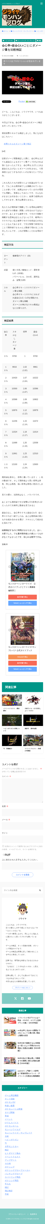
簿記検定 (9, 1191)
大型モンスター (11, 1146)
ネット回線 (10, 1099)
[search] (40, 890)
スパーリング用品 (13, 1177)
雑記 (7, 1187)
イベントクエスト (13, 1157)
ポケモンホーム (11, 1126)
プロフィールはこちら (22, 987)
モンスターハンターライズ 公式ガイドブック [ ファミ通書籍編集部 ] (22, 587)
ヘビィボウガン (24, 56)
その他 (8, 1163)
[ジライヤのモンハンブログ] (17, 15)
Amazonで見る (22, 657)
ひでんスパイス (11, 1123)
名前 (5, 806)
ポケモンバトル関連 (13, 1109)
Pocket (22, 101)
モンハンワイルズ (13, 1129)
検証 (7, 1150)
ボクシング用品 (11, 1181)
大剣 (7, 1136)
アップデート (11, 1160)
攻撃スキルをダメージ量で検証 (17, 144)
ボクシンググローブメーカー (17, 1170)
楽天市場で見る (22, 597)
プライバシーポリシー (17, 1214)
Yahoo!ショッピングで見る (22, 603)
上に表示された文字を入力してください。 (20, 860)
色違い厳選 (10, 1106)
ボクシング (10, 1167)
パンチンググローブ (13, 1174)
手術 (7, 1194)
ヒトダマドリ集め (13, 1153)
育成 (7, 1116)
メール (6, 820)
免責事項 (33, 1214)
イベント (9, 1119)
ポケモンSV (10, 1102)
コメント (6, 776)
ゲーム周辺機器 (11, 1095)
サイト (5, 833)
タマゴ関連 (10, 1112)
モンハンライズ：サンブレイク (18, 1133)
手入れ (8, 1184)
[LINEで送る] (30, 101)
